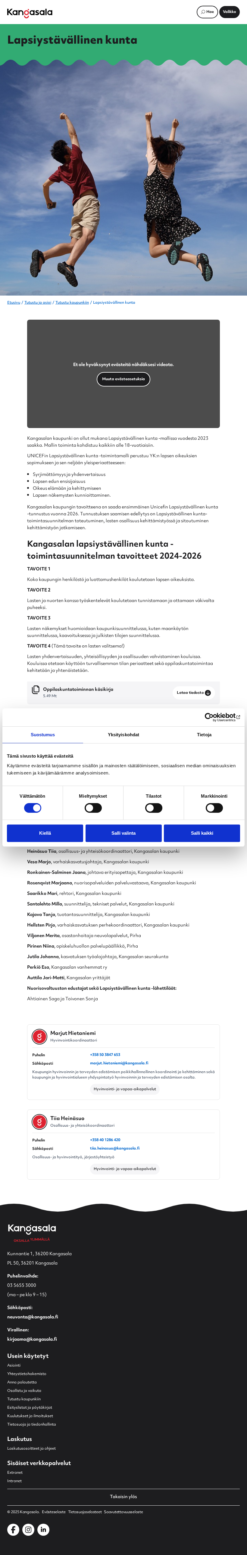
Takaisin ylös (123, 1497)
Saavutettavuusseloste (123, 1512)
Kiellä (45, 833)
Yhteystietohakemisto (26, 1374)
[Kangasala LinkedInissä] (43, 1530)
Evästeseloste (53, 1512)
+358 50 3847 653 (105, 1055)
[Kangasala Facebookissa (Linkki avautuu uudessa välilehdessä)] (13, 1530)
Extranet (15, 1473)
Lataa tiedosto (190, 693)
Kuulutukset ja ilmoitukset (30, 1416)
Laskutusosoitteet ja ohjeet (31, 1449)
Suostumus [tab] (43, 734)
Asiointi (13, 1366)
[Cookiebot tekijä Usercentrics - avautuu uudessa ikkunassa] (213, 717)
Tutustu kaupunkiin (72, 303)
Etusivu (13, 303)
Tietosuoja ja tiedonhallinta (31, 1425)
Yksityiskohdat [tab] (123, 734)
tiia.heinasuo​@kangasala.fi (114, 1149)
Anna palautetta (22, 1382)
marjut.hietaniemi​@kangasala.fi (119, 1063)
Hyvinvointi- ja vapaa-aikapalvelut (125, 1089)
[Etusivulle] (29, 13)
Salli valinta (123, 833)
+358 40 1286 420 (105, 1140)
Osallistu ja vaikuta (24, 1391)
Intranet (14, 1481)
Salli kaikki (202, 833)
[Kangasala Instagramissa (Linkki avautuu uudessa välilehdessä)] (28, 1530)
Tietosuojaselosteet (85, 1512)
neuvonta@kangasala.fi (32, 1317)
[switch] (93, 808)
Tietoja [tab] (204, 734)
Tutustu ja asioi (37, 303)
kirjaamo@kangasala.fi (32, 1339)
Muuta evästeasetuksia (123, 379)
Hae (210, 12)
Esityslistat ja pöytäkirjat (29, 1408)
